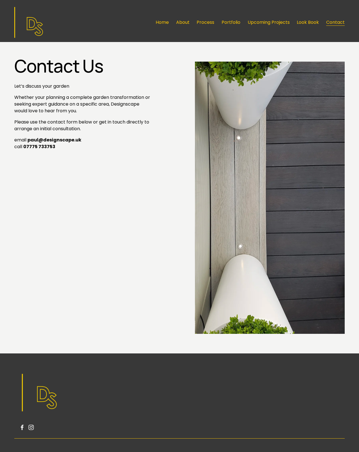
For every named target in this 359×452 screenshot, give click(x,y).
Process (205, 22)
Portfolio (231, 22)
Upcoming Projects (269, 22)
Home (162, 22)
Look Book (308, 22)
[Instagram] (31, 427)
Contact (335, 22)
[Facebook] (22, 427)
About (183, 22)
